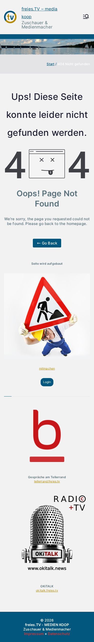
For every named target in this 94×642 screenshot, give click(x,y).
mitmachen (47, 368)
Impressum (34, 634)
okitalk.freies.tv (47, 590)
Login (47, 382)
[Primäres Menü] (86, 17)
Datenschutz (59, 634)
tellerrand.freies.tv (47, 481)
